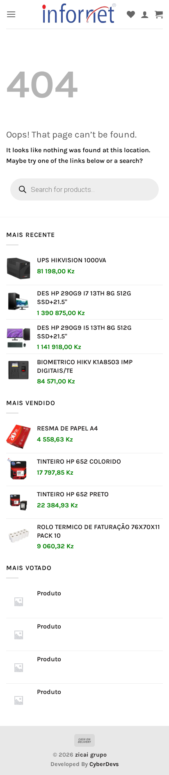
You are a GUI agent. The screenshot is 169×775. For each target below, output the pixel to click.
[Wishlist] (131, 14)
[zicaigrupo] (80, 14)
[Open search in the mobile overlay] (84, 189)
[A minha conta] (145, 14)
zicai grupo (91, 754)
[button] (11, 14)
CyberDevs (104, 764)
